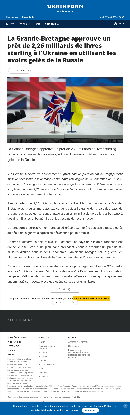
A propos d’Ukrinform (78, 342)
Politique (43, 352)
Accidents (43, 377)
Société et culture (47, 364)
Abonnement (12, 17)
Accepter (90, 410)
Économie (24, 24)
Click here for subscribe (91, 298)
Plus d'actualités (65, 302)
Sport (37, 24)
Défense (42, 360)
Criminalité (44, 373)
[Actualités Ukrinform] (65, 6)
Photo (11, 350)
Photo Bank (28, 17)
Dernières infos (16, 338)
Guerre (10, 24)
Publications (14, 342)
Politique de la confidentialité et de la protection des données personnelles (79, 353)
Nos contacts (74, 346)
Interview (13, 346)
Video (10, 354)
